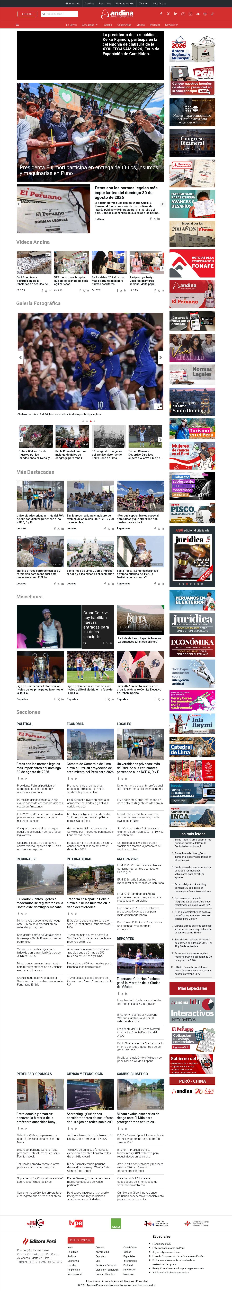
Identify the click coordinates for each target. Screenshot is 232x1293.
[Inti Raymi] (192, 723)
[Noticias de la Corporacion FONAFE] (192, 263)
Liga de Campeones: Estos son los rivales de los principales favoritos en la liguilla (40, 690)
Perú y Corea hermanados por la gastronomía (178, 1268)
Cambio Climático (105, 1274)
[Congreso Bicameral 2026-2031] (192, 143)
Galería (108, 24)
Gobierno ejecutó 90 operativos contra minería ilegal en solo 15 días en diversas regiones (39, 846)
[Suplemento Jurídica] (192, 623)
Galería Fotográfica (38, 303)
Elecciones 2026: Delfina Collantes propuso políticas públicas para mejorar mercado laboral (138, 912)
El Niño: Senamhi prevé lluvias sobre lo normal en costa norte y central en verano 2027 (140, 1139)
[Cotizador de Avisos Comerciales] (192, 1039)
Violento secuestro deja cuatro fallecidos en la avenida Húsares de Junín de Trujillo (39, 953)
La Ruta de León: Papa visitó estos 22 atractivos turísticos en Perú (140, 640)
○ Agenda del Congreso (181, 1069)
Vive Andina (159, 3)
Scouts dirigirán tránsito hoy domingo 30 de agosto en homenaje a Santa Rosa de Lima (193, 888)
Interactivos (130, 1260)
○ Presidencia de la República (184, 1063)
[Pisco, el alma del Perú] (192, 513)
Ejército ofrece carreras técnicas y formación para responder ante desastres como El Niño (38, 574)
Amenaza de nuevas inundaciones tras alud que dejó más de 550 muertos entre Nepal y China (88, 953)
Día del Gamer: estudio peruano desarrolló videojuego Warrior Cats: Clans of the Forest (88, 1167)
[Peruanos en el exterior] (192, 600)
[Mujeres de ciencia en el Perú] (192, 456)
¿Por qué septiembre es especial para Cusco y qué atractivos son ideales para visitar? (138, 519)
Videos (141, 24)
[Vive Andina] (192, 348)
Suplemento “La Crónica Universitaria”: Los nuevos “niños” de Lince (40, 1180)
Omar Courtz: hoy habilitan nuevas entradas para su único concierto (96, 624)
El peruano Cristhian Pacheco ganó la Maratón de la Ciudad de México (138, 983)
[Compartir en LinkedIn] (158, 218)
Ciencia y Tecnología (107, 1269)
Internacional (75, 1274)
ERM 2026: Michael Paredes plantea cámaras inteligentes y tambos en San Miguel (139, 869)
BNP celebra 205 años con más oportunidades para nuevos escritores (108, 281)
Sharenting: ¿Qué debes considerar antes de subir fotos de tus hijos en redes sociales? (90, 1118)
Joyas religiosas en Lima (166, 1252)
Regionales (74, 1269)
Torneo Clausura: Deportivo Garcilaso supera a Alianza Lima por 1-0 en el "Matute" (144, 456)
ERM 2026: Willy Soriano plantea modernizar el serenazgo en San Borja (140, 881)
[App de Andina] (192, 321)
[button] (18, 204)
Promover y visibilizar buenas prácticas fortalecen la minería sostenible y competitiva (85, 789)
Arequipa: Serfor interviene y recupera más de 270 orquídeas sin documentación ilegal (140, 1167)
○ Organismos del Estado (182, 1066)
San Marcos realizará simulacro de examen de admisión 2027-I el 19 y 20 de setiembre (90, 519)
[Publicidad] (192, 80)
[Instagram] (190, 13)
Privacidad (142, 1281)
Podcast (155, 24)
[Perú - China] (192, 1087)
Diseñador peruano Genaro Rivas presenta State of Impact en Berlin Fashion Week (38, 1153)
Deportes (101, 1256)
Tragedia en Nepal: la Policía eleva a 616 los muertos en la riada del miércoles (88, 903)
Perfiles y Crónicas (106, 1265)
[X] (168, 13)
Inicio (71, 1247)
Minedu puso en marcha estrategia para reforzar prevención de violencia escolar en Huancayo (39, 967)
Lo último (71, 24)
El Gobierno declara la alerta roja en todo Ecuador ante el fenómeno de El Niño (90, 924)
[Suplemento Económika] (192, 646)
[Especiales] (192, 988)
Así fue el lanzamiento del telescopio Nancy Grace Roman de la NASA (89, 1137)
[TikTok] (212, 13)
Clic (98, 1260)
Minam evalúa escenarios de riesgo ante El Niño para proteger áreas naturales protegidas (38, 924)
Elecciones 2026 (162, 1244)
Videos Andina (33, 242)
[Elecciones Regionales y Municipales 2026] (192, 48)
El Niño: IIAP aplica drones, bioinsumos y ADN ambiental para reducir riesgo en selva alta (138, 1153)
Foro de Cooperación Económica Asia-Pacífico (179, 1256)
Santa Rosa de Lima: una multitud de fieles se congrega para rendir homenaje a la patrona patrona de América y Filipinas (70, 460)
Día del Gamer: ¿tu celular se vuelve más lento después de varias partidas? (88, 1182)
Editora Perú (93, 1281)
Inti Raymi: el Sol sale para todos (171, 1272)
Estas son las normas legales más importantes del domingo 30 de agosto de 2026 (39, 768)
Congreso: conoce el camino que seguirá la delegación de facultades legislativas (39, 832)
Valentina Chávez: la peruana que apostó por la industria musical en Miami (38, 1139)
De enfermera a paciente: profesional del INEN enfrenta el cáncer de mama (140, 787)
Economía (73, 1260)
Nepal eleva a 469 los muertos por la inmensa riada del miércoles (89, 965)
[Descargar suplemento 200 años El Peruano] (192, 174)
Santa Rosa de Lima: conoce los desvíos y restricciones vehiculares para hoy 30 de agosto (126, 193)
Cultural (100, 1247)
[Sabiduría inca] (192, 816)
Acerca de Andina (112, 1281)
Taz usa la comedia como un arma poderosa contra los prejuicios (38, 1165)
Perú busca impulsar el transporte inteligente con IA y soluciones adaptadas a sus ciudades (88, 1196)
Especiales (105, 3)
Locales (72, 1265)
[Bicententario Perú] (192, 770)
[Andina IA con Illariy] (192, 294)
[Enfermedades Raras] (192, 204)
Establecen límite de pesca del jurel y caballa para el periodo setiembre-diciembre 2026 (89, 846)
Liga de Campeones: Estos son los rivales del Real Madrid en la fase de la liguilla (89, 690)
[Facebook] (161, 13)
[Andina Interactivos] (192, 1010)
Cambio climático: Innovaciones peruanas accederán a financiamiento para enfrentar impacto (140, 1196)
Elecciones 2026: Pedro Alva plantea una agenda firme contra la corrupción (139, 926)
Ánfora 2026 (103, 1252)
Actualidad (90, 25)
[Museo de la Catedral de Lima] (192, 747)
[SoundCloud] (197, 13)
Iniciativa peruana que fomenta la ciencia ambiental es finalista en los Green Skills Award (89, 1153)
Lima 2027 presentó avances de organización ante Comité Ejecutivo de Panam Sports (139, 690)
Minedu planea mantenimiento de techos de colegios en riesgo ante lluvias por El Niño (138, 818)
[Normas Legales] (192, 374)
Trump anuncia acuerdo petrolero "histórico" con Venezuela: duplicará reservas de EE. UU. (89, 938)
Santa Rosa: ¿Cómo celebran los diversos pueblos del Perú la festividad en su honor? (137, 574)
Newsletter (171, 24)
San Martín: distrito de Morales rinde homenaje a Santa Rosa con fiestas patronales (39, 938)
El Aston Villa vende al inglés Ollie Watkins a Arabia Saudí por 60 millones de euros (137, 1018)
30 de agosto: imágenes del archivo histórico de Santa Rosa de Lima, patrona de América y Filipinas (107, 458)
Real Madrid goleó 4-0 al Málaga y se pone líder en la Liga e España (139, 1059)
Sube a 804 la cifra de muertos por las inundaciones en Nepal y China (34, 456)
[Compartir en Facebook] (150, 218)
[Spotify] (205, 13)
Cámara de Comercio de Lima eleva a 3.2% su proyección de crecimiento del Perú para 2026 (90, 768)
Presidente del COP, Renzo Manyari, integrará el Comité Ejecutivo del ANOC (138, 1032)
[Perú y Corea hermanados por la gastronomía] (192, 700)
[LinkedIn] (175, 13)
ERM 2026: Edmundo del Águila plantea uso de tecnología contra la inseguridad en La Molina (139, 897)
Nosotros (128, 1274)
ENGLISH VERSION (81, 1240)
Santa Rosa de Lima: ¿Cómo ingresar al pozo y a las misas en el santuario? (90, 572)
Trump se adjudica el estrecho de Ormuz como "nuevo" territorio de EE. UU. (89, 981)
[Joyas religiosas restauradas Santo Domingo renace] (192, 402)
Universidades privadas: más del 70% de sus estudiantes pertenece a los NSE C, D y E (40, 519)
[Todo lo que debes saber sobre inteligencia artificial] (192, 674)
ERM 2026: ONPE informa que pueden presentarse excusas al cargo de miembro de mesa (40, 818)
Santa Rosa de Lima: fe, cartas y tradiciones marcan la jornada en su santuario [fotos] (139, 846)
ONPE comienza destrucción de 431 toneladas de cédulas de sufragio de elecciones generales (32, 284)
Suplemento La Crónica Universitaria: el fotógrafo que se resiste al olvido (39, 1194)
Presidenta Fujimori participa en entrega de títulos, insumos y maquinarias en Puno (89, 170)
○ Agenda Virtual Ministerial (183, 1073)
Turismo (143, 3)
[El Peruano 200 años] (192, 234)
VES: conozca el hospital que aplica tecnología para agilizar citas (71, 281)
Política (72, 1256)
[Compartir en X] (154, 218)
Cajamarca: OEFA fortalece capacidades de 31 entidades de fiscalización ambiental (137, 1182)
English (27, 14)
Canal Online (124, 24)
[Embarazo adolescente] (192, 486)
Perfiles (89, 3)
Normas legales (125, 3)
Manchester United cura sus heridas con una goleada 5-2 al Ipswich (139, 1002)
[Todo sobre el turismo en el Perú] (192, 428)
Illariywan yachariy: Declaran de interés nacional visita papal (142, 281)
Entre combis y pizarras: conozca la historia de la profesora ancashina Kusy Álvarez (36, 1120)
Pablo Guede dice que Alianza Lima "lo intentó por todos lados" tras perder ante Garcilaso (140, 1047)
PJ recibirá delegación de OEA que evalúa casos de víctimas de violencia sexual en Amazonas (40, 803)
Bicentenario (73, 3)
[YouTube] (183, 13)
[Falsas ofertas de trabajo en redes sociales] (192, 793)
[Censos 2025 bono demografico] (192, 112)
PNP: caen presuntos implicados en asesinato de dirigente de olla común (140, 801)
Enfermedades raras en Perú (168, 1248)
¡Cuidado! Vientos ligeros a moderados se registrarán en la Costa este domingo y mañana (40, 903)
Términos (129, 1281)
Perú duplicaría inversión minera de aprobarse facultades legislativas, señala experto (88, 803)
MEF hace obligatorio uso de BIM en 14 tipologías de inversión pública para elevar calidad (89, 818)
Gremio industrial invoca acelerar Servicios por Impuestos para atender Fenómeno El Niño (90, 832)
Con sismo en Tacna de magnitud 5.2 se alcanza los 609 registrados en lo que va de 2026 (193, 902)
